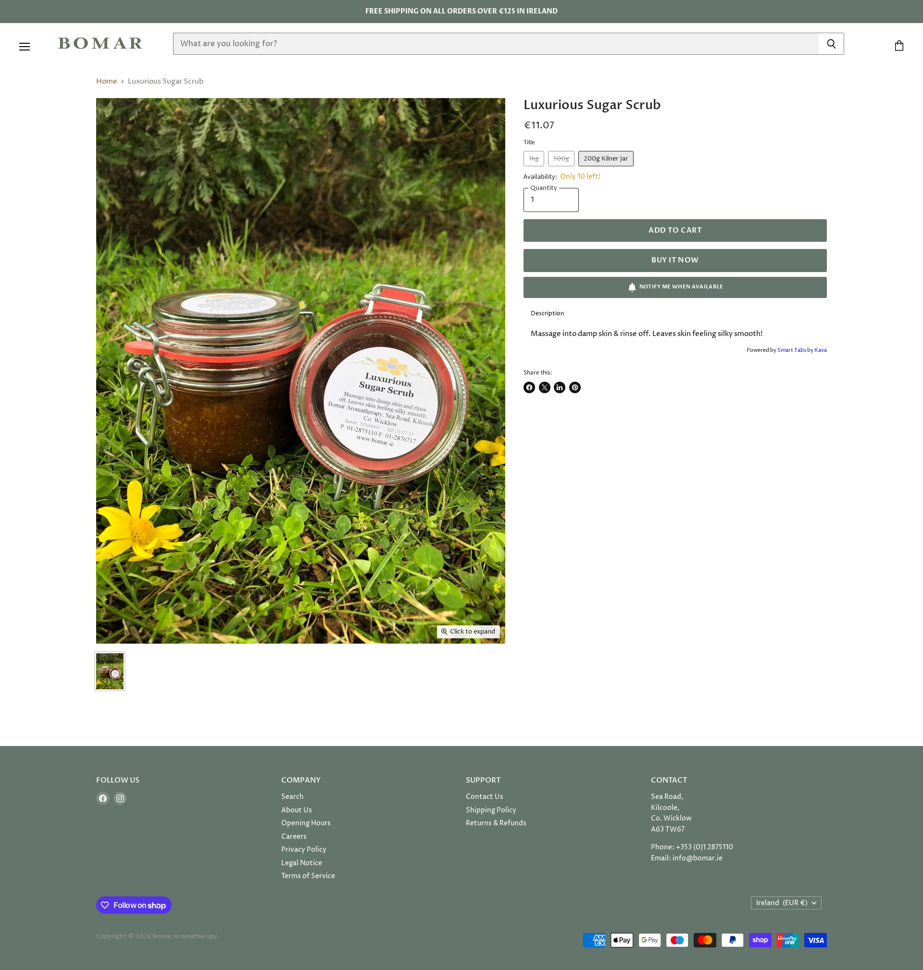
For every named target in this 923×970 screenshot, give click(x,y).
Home (106, 81)
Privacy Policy (303, 849)
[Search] (831, 44)
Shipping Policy (491, 810)
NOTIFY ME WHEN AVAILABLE (681, 286)
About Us (296, 810)
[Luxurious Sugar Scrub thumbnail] (110, 671)
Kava (820, 350)
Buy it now (674, 260)
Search (292, 796)
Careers (294, 836)
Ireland (782, 903)
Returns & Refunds (496, 823)
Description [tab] (547, 314)
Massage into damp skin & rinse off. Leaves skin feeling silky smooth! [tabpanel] (647, 334)
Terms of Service (308, 876)
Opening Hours (306, 823)
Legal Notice (301, 863)
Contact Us (484, 796)
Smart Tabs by (795, 350)
